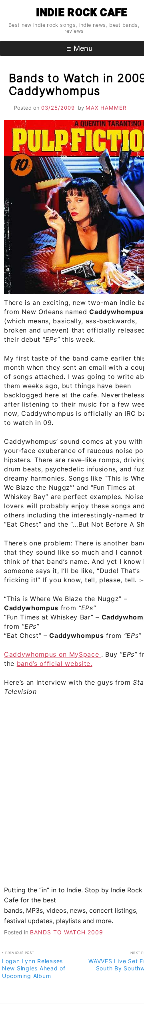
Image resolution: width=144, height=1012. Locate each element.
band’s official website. (54, 663)
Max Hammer (106, 107)
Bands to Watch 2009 (66, 932)
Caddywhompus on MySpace (52, 654)
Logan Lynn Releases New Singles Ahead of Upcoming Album (34, 965)
